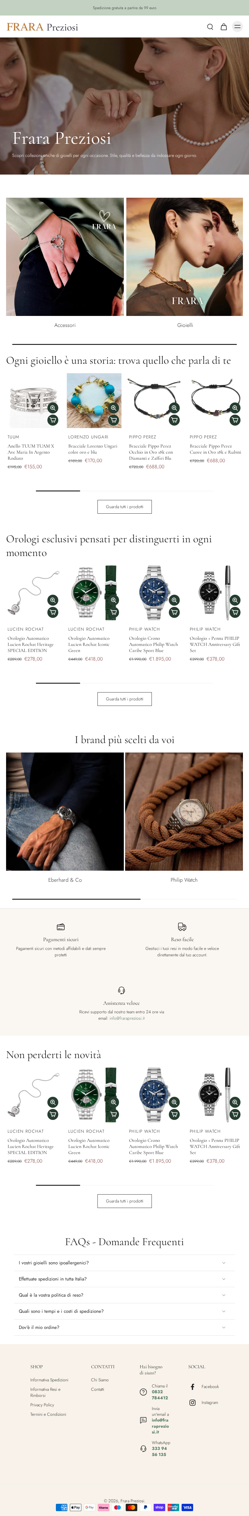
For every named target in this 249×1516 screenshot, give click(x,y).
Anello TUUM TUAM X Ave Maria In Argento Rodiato (31, 452)
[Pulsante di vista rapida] (52, 407)
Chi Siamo (100, 1380)
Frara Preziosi (132, 1501)
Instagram (210, 1403)
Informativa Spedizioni (49, 1380)
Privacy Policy (42, 1405)
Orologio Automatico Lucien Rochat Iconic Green (89, 644)
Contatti (97, 1390)
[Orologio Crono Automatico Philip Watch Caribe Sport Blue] (155, 592)
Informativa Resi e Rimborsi (45, 1392)
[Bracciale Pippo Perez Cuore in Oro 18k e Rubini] (215, 400)
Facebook (210, 1387)
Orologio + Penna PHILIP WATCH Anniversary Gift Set (215, 644)
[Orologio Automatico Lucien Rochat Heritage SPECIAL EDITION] (33, 592)
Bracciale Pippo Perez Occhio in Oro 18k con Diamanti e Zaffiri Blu (151, 452)
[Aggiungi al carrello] (52, 420)
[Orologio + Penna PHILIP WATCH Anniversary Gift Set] (215, 592)
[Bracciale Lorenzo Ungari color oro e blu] (94, 400)
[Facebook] (195, 1387)
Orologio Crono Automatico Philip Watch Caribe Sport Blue (153, 644)
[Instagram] (195, 1402)
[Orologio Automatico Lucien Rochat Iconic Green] (94, 592)
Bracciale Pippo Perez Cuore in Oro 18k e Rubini (215, 449)
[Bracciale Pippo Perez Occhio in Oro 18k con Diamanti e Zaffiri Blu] (155, 400)
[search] (210, 26)
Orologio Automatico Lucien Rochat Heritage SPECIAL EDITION (31, 644)
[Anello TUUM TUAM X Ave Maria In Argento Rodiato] (33, 400)
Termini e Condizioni (48, 1414)
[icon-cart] (223, 26)
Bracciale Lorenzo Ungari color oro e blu (92, 449)
